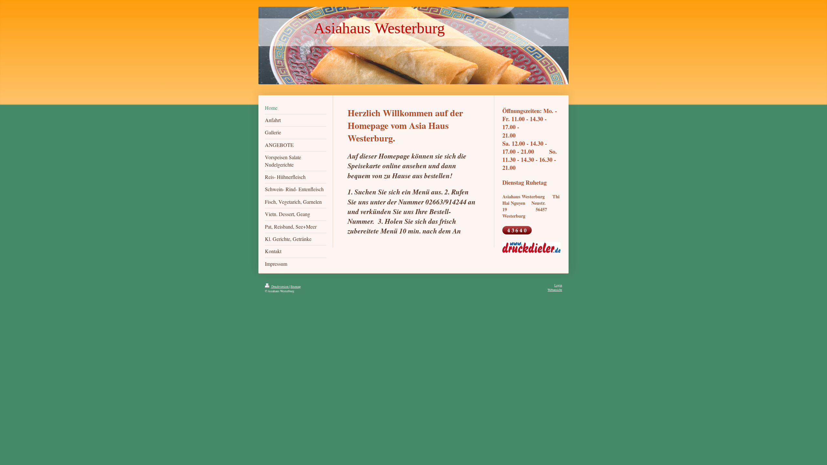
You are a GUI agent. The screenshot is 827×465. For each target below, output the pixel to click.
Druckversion (280, 286)
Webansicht (555, 290)
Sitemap (295, 286)
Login (558, 285)
